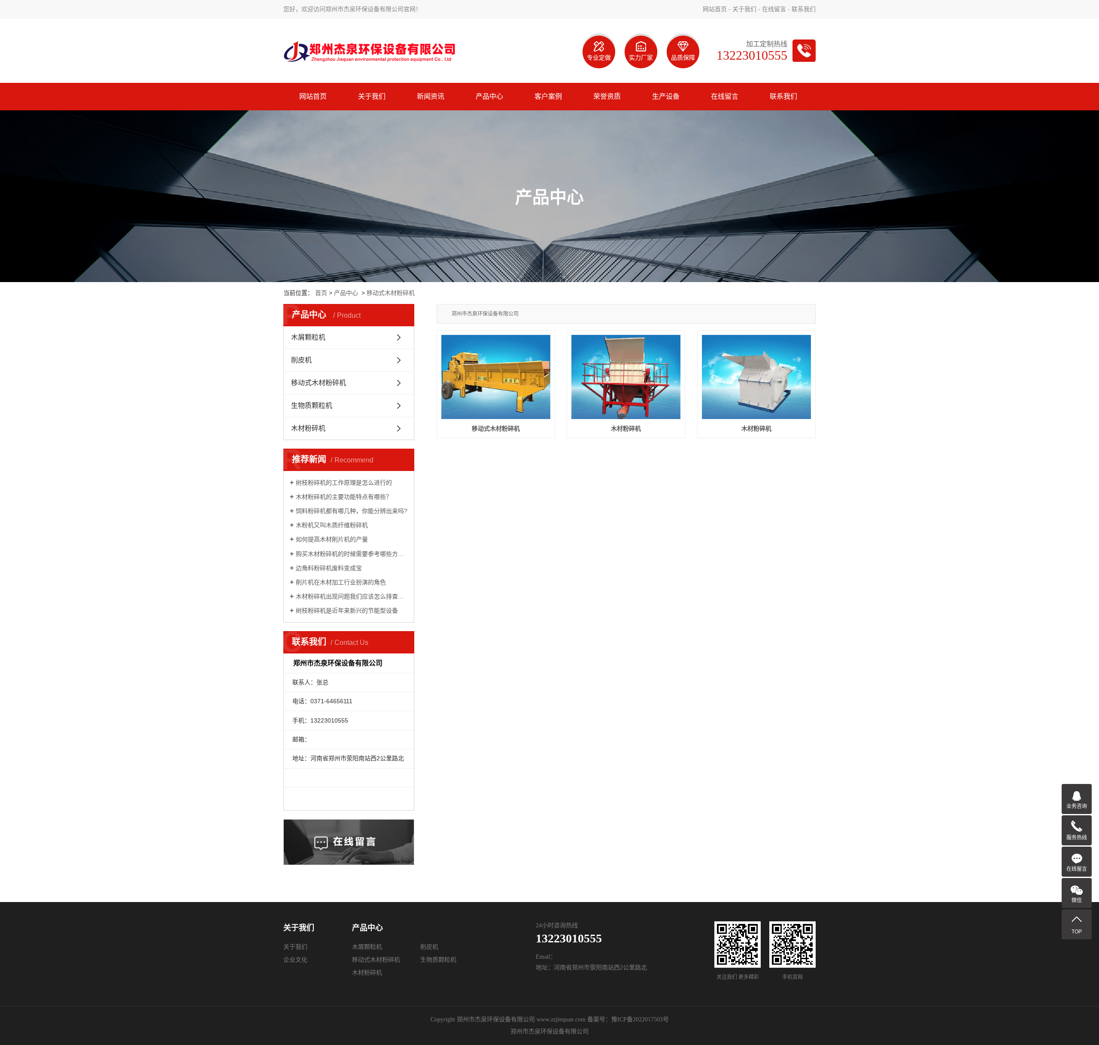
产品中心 (489, 96)
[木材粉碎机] (625, 377)
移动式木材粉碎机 (391, 292)
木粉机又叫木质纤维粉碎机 (332, 525)
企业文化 (295, 960)
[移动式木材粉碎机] (495, 377)
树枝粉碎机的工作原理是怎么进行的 (344, 482)
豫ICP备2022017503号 (640, 1019)
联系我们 (804, 9)
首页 (321, 292)
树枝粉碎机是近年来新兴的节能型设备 (347, 610)
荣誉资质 (607, 96)
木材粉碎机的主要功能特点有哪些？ (344, 496)
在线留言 (774, 9)
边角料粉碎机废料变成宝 (329, 568)
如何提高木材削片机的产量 (332, 539)
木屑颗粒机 (308, 337)
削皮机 (301, 360)
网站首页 (715, 9)
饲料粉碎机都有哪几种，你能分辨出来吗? (351, 510)
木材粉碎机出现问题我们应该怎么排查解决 (352, 596)
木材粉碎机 (308, 428)
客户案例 (548, 96)
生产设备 (666, 96)
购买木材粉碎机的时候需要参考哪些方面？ (352, 553)
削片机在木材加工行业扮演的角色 (341, 582)
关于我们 (744, 9)
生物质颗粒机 (311, 405)
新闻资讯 (430, 96)
